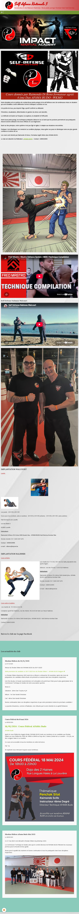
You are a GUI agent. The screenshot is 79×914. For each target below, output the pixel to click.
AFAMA (26, 139)
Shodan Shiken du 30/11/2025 (17, 661)
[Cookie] (4, 910)
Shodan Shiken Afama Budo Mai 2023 (20, 834)
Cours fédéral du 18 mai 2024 (16, 719)
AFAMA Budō (9, 730)
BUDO (30, 139)
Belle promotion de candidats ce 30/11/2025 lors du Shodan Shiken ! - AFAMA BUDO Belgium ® (35, 671)
